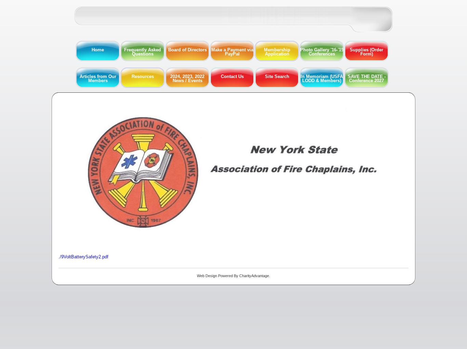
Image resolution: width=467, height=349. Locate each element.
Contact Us (232, 76)
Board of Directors (187, 49)
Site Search (277, 76)
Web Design (207, 276)
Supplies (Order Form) (366, 51)
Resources (143, 76)
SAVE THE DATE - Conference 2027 (367, 78)
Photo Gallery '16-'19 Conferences (322, 51)
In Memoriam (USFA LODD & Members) (322, 78)
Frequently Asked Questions (142, 51)
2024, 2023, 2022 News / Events (187, 78)
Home (98, 49)
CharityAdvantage (254, 276)
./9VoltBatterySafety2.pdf (83, 256)
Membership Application (277, 51)
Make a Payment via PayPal (232, 51)
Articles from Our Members (98, 78)
